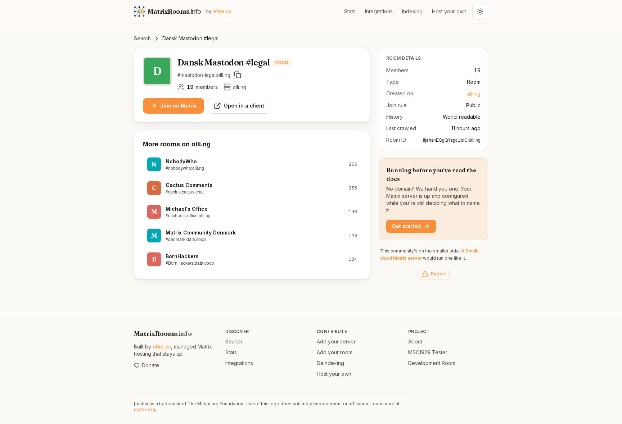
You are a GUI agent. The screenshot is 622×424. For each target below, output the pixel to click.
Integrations (379, 11)
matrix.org (144, 409)
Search (142, 38)
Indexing (412, 11)
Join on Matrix (178, 105)
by (218, 11)
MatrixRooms (163, 333)
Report (438, 274)
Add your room (334, 352)
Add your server (336, 341)
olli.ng (474, 93)
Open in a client (244, 105)
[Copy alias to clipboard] (237, 74)
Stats (350, 11)
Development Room (431, 363)
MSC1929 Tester (427, 352)
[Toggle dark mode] (480, 11)
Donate (150, 365)
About (415, 341)
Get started (406, 226)
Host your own (449, 11)
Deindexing (330, 363)
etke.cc (162, 346)
